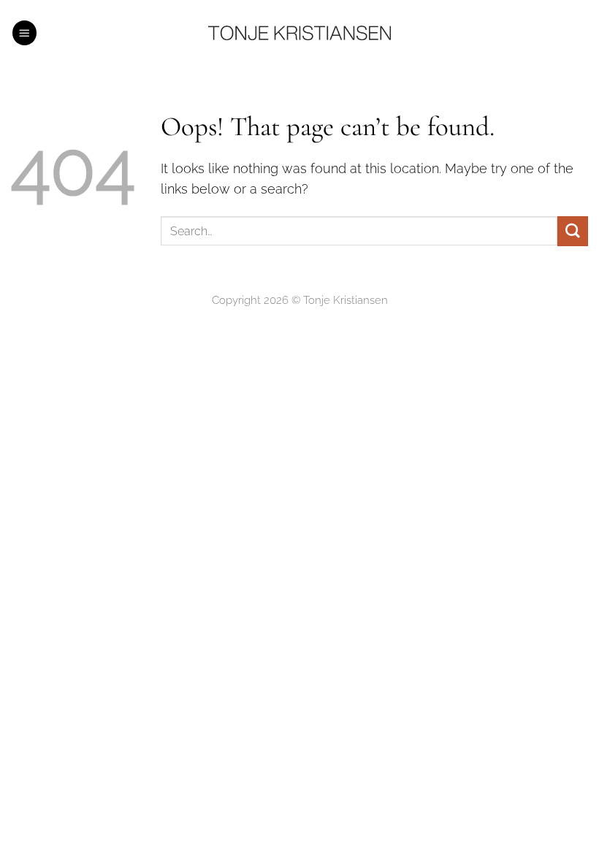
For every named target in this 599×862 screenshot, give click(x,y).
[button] (24, 32)
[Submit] (572, 231)
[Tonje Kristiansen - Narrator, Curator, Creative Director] (299, 33)
